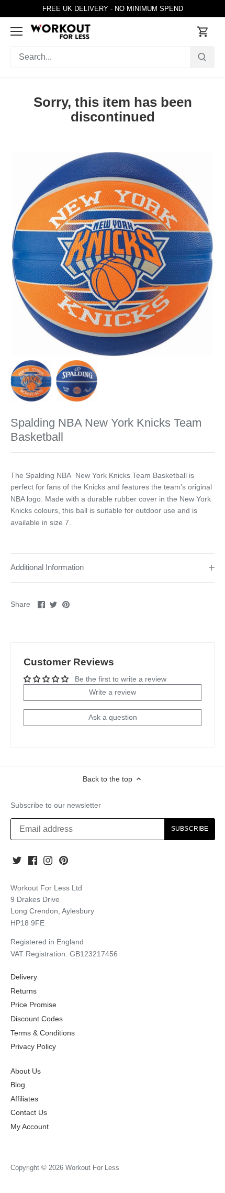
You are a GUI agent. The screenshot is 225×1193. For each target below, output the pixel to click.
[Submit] (202, 57)
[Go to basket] (203, 31)
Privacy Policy (33, 1046)
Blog (17, 1084)
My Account (29, 1126)
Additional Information (47, 567)
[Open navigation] (16, 31)
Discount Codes (36, 1018)
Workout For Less (92, 1168)
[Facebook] (32, 860)
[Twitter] (17, 860)
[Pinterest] (63, 860)
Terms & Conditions (42, 1033)
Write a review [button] (112, 692)
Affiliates (24, 1099)
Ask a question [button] (112, 717)
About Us (25, 1071)
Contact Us (28, 1112)
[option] (31, 381)
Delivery (23, 977)
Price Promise (33, 1004)
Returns (23, 991)
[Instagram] (47, 860)
